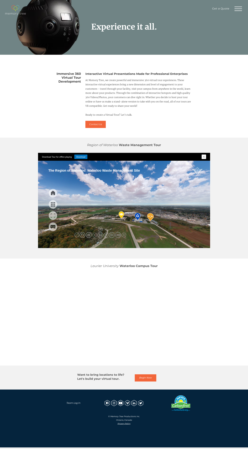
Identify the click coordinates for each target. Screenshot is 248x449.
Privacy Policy (124, 423)
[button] (238, 9)
